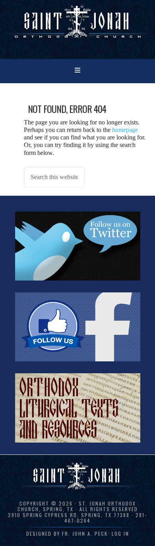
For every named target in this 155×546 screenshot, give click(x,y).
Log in (120, 533)
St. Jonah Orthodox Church (77, 28)
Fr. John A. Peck (85, 533)
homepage (125, 129)
